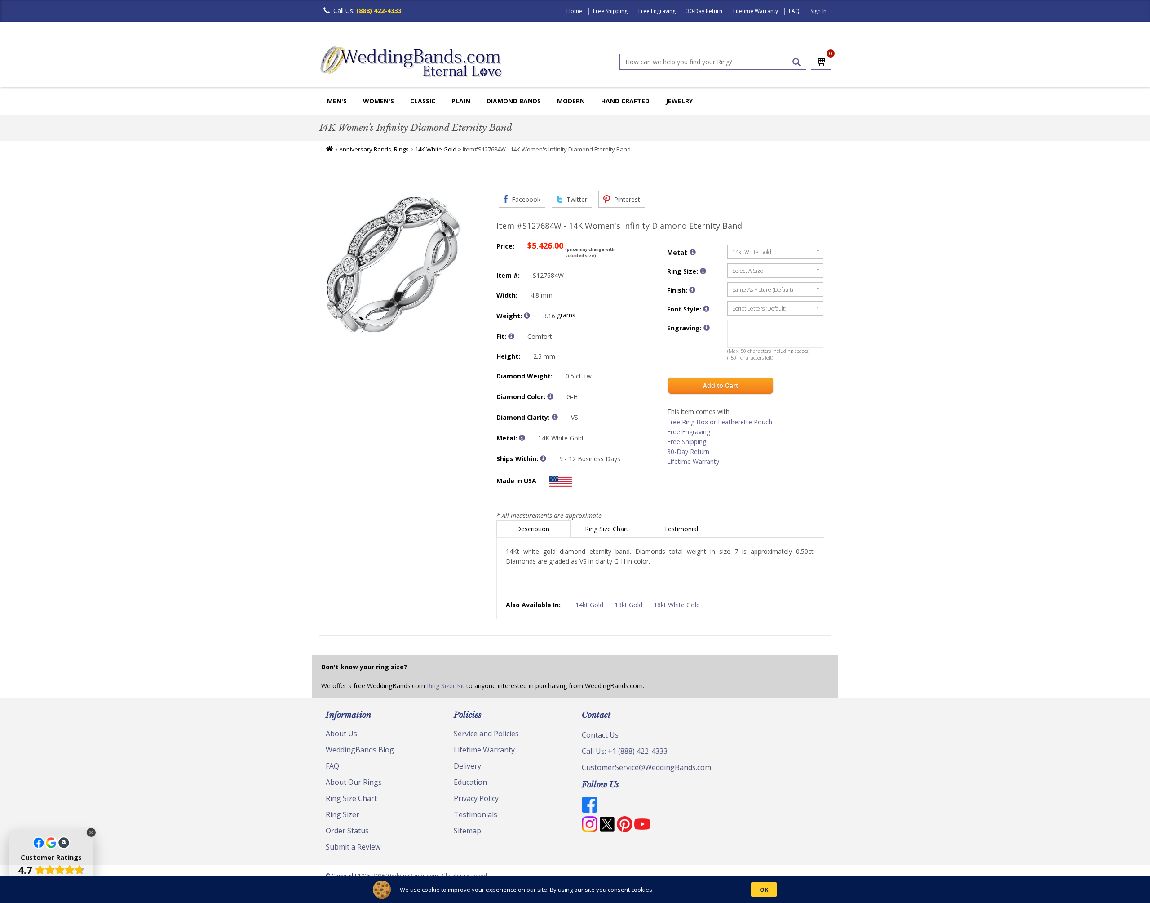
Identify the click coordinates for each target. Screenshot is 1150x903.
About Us (341, 733)
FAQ (794, 11)
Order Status (347, 831)
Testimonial (682, 529)
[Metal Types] (522, 438)
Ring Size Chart (607, 529)
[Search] (796, 62)
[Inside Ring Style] (511, 336)
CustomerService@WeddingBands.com (646, 767)
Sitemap (467, 831)
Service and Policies (486, 733)
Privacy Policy (476, 798)
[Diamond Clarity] (555, 417)
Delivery (467, 766)
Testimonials (475, 814)
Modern (571, 101)
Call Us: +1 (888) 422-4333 (625, 751)
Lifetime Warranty (755, 11)
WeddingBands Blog (360, 750)
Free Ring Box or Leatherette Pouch (719, 422)
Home (574, 11)
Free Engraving (657, 11)
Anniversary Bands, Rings (374, 149)
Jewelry (679, 101)
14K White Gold (435, 149)
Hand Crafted (625, 101)
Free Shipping (610, 11)
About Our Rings (354, 782)
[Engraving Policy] (706, 309)
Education (470, 782)
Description (533, 529)
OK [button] (764, 889)
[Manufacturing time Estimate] (543, 458)
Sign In (818, 11)
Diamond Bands (514, 101)
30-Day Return (704, 11)
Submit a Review (353, 847)
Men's (337, 101)
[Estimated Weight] (527, 315)
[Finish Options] (692, 290)
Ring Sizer (342, 814)
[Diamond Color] (550, 396)
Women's (378, 101)
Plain (460, 101)
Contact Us (600, 735)
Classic (422, 101)
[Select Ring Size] (703, 271)
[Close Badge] (91, 832)
